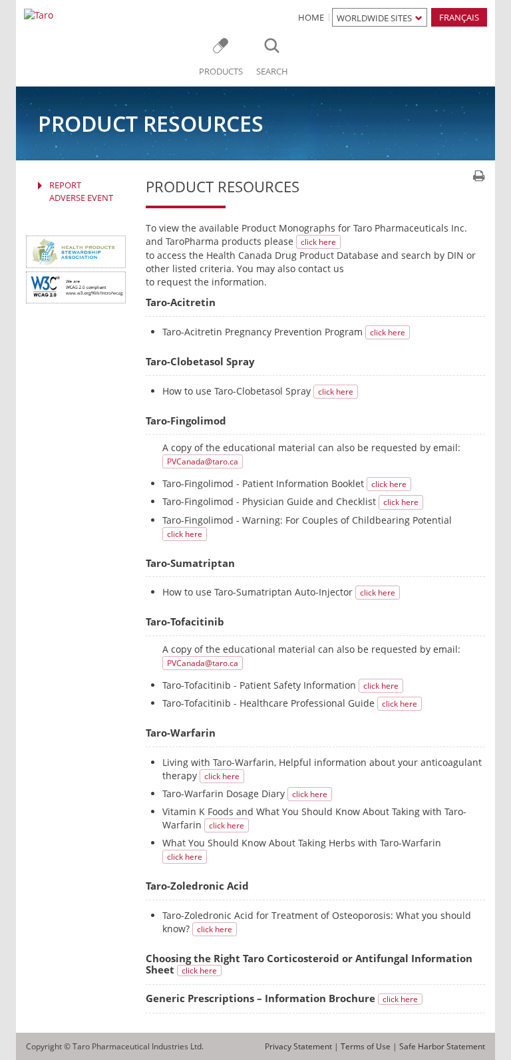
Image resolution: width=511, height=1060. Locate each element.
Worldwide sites (374, 18)
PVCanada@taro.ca (202, 461)
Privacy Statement (298, 1046)
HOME (311, 17)
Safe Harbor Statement (442, 1046)
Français (459, 17)
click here (318, 242)
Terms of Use (366, 1046)
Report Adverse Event (81, 191)
